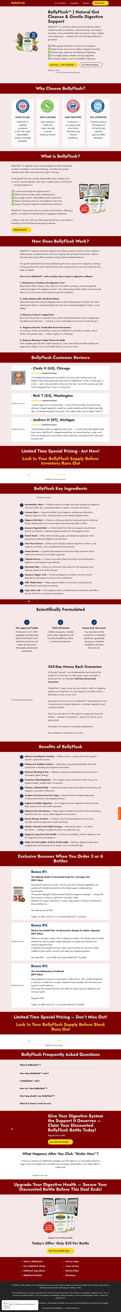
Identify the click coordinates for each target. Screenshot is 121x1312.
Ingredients (74, 3)
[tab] (60, 1065)
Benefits (86, 3)
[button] (60, 1065)
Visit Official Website (90, 65)
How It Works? (60, 3)
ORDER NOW (99, 3)
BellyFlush (59, 1308)
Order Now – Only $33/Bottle (62, 65)
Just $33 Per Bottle (59, 1141)
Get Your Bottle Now (59, 1250)
